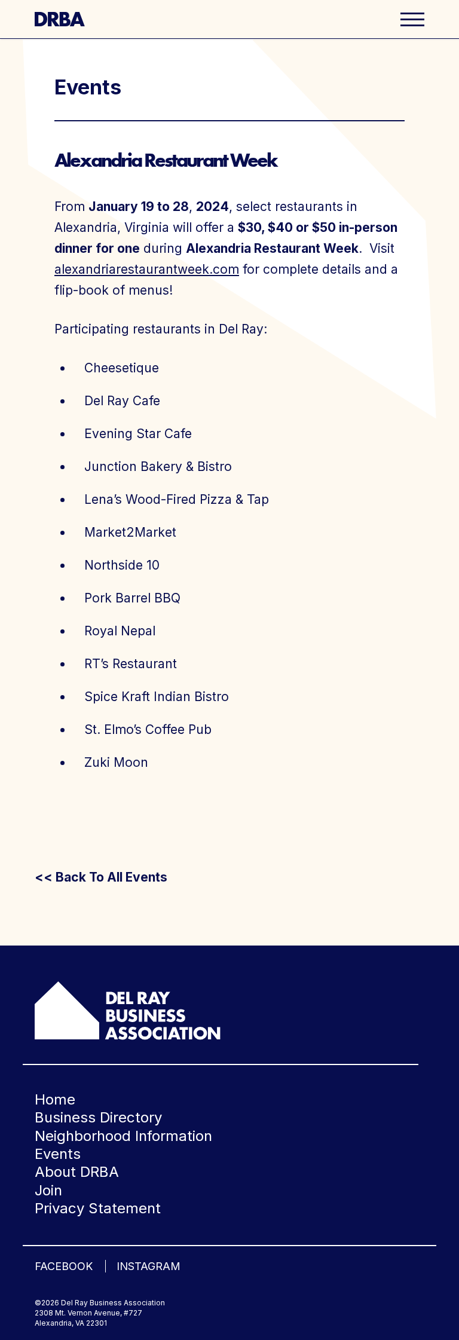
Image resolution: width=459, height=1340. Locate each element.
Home (55, 1099)
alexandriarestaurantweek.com (146, 269)
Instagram (148, 1266)
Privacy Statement (98, 1208)
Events (58, 1153)
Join (48, 1190)
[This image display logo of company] (127, 1009)
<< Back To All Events (101, 877)
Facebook (64, 1266)
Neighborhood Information (123, 1136)
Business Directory (98, 1117)
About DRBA (77, 1171)
